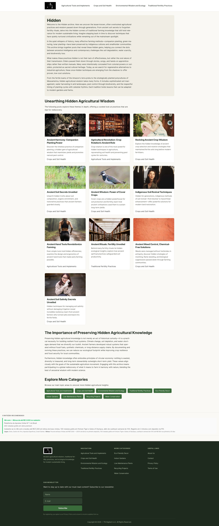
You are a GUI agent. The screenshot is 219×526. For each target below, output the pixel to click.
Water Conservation (112, 396)
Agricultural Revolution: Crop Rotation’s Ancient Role (106, 141)
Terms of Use (153, 468)
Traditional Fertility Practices (160, 6)
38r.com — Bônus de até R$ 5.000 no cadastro (22, 420)
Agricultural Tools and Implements (75, 6)
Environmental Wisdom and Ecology (131, 6)
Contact (151, 458)
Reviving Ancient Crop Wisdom (151, 139)
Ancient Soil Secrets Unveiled (62, 192)
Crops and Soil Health (103, 6)
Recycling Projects (93, 396)
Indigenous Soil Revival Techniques (153, 192)
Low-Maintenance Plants (72, 396)
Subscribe (62, 508)
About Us (151, 453)
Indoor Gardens (52, 396)
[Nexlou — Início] (50, 5)
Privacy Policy (153, 463)
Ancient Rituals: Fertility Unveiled (108, 244)
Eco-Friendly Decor (162, 391)
